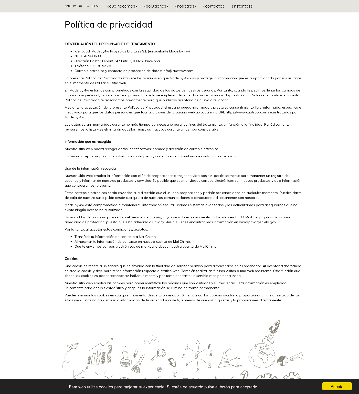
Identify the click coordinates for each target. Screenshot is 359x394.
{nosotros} (185, 6)
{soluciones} (156, 6)
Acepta (337, 386)
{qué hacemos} (122, 6)
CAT (88, 6)
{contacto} (213, 6)
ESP (96, 6)
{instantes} (242, 6)
